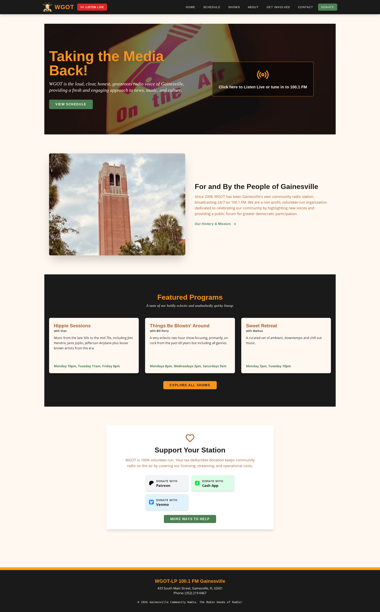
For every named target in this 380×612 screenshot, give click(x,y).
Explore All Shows (190, 385)
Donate (327, 7)
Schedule (211, 7)
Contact (305, 7)
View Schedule (70, 104)
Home (190, 7)
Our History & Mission (213, 224)
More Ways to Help (190, 519)
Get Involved (278, 7)
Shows (234, 7)
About (253, 7)
